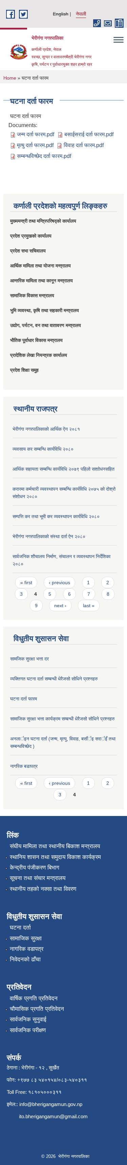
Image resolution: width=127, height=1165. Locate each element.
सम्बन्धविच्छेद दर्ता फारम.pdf (44, 156)
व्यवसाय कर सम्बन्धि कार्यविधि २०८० (43, 449)
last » (88, 605)
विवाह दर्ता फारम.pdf (84, 145)
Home (9, 78)
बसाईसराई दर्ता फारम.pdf (88, 134)
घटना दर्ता (20, 927)
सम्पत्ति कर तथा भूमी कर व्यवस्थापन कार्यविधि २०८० (56, 516)
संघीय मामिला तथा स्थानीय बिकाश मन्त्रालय (55, 846)
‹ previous (59, 582)
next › (60, 605)
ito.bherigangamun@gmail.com (53, 1116)
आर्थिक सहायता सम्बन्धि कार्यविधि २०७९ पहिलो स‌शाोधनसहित (63, 469)
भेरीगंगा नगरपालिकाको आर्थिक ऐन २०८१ (46, 429)
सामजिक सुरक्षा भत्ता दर (29, 658)
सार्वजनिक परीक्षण (28, 1030)
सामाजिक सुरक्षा (26, 938)
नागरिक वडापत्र (26, 949)
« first (26, 582)
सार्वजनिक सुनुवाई (28, 1019)
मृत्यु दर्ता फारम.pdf (35, 145)
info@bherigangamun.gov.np (50, 1104)
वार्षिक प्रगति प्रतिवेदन (34, 998)
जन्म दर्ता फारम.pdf (35, 134)
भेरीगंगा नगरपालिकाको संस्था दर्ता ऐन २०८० (49, 536)
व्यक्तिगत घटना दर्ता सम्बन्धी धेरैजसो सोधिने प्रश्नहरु (54, 678)
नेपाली (81, 14)
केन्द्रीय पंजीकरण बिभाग (34, 867)
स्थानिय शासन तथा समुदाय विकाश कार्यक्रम (55, 857)
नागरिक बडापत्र (24, 766)
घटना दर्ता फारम (23, 698)
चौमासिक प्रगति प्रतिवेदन (37, 1009)
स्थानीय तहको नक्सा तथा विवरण (43, 889)
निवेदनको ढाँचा (25, 959)
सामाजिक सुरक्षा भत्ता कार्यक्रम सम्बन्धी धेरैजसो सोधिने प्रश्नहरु (62, 718)
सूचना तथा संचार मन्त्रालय (37, 878)
